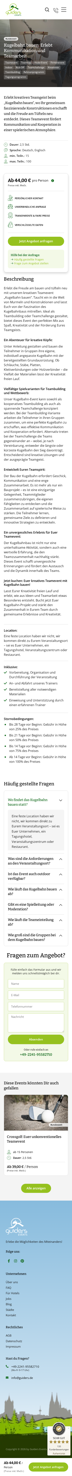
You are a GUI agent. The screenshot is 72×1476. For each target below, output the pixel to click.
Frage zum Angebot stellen (31, 263)
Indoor (8, 67)
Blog (9, 1304)
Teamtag (26, 62)
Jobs (8, 1299)
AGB (9, 1335)
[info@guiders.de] (7, 1377)
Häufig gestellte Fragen (29, 259)
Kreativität (53, 67)
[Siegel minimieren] (68, 1428)
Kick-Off (20, 67)
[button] (10, 1135)
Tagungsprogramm (15, 77)
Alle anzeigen (36, 1188)
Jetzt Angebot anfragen (36, 241)
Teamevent (11, 62)
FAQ (8, 1288)
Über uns (12, 1282)
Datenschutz (14, 1341)
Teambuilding (12, 72)
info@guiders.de (22, 1378)
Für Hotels (12, 1293)
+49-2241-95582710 (25, 1366)
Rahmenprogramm (34, 72)
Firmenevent (57, 62)
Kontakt (11, 1315)
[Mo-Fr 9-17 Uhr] (55, 10)
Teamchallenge (36, 67)
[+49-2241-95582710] (7, 1366)
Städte (10, 1310)
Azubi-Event (40, 62)
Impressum (13, 1346)
